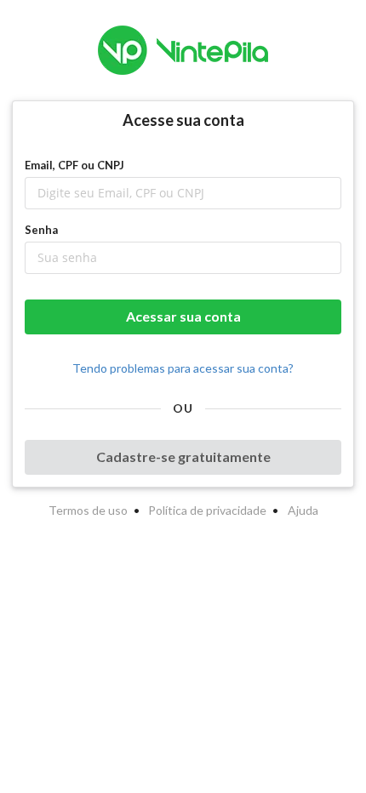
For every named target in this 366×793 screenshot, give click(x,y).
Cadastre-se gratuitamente (183, 456)
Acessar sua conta (183, 316)
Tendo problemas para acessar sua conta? (183, 368)
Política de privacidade (207, 510)
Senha (41, 230)
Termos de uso (88, 510)
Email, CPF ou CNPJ (74, 165)
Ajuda (303, 510)
